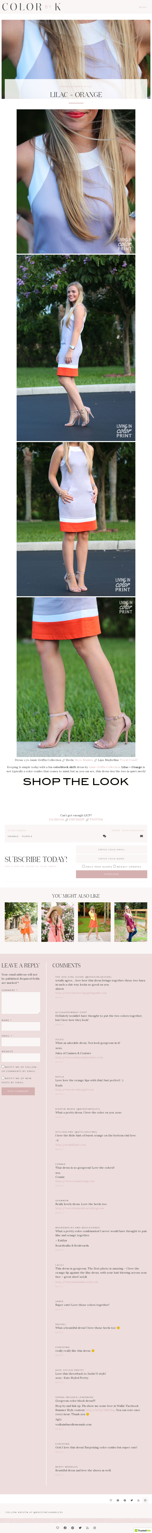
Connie (60, 1164)
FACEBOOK (56, 819)
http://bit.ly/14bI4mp (100, 1410)
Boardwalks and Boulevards (77, 1227)
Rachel (60, 1324)
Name (7, 1020)
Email (7, 1036)
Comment (10, 990)
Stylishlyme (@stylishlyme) (76, 1132)
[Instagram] (145, 1500)
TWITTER (96, 819)
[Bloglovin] (111, 1500)
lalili (59, 1265)
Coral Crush (129, 760)
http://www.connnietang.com (74, 1181)
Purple (27, 836)
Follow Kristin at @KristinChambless (34, 1512)
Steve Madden (84, 760)
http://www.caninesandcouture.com (79, 1057)
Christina (62, 1347)
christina (62, 1444)
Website (7, 1051)
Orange (13, 836)
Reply (59, 997)
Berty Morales (66, 1467)
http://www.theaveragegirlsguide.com (81, 993)
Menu (143, 7)
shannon (62, 1200)
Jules (59, 1039)
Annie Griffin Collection (104, 767)
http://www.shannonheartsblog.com (79, 1208)
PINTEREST (77, 819)
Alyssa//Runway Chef (71, 1012)
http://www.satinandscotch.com (76, 1282)
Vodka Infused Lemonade (74, 1397)
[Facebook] (118, 1500)
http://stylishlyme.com (70, 1144)
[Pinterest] (125, 1500)
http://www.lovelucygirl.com (74, 1089)
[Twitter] (132, 1500)
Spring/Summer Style (76, 86)
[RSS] (139, 1500)
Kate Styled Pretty (69, 1370)
